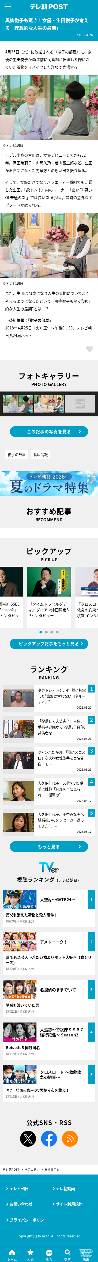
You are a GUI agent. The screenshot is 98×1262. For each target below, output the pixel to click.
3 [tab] (51, 632)
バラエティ (31, 1170)
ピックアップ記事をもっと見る (49, 643)
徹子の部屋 (39, 320)
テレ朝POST (49, 7)
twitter (28, 1139)
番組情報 (40, 454)
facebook (49, 1139)
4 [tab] (57, 632)
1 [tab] (40, 632)
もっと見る (49, 846)
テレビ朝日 (19, 1188)
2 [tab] (46, 632)
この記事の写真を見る (49, 431)
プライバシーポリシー (29, 1220)
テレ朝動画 (65, 1188)
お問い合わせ (21, 1204)
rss (70, 1139)
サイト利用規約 (69, 1204)
